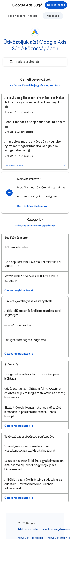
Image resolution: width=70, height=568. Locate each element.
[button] (5, 5)
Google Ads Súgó (27, 5)
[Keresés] (11, 62)
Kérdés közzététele (30, 206)
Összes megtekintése (17, 290)
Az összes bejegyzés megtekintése (35, 225)
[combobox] (35, 62)
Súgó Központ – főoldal (22, 15)
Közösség (53, 15)
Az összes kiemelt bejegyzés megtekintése (35, 85)
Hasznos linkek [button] (13, 165)
